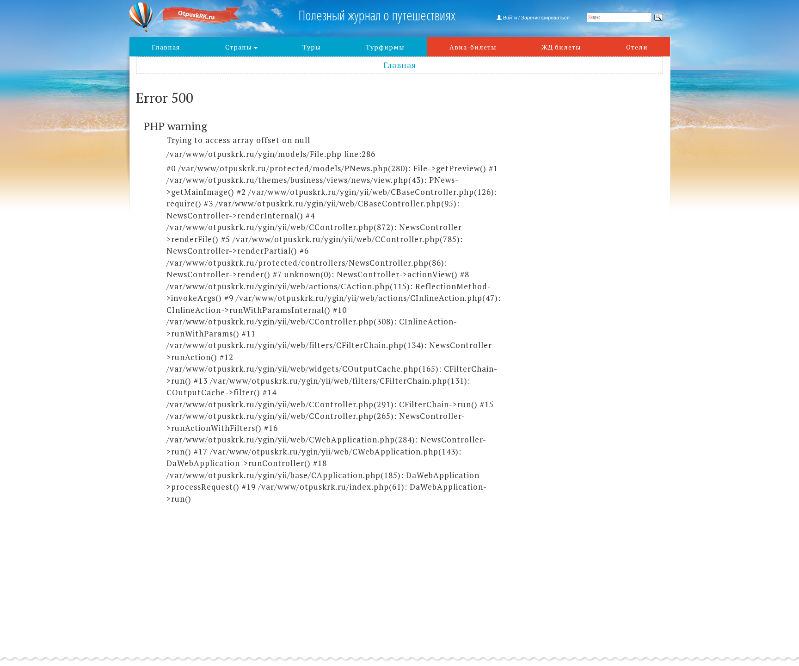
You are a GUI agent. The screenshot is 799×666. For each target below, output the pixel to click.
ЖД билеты (561, 47)
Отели (637, 47)
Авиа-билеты (473, 47)
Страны (239, 47)
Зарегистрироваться (545, 17)
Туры (311, 47)
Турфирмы (385, 47)
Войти (510, 17)
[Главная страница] (196, 17)
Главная (166, 47)
